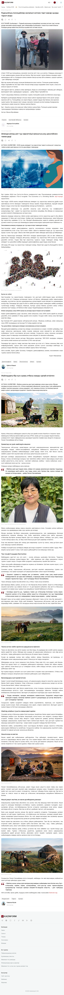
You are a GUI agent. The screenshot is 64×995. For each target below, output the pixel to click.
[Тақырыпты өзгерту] (55, 2)
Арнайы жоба (39, 7)
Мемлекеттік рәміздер (8, 959)
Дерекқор (47, 7)
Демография (6, 362)
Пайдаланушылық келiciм (8, 953)
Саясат (3, 933)
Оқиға (4, 120)
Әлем (32, 362)
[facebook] (14, 920)
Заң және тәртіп (56, 7)
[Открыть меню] (61, 2)
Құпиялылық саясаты (7, 956)
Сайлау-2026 (10, 7)
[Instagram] (2, 20)
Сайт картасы (5, 976)
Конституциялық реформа (26, 7)
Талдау (3, 937)
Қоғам (26, 120)
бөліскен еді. (53, 892)
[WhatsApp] (5, 20)
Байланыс (4, 979)
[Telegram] (9, 20)
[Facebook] (12, 20)
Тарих (14, 899)
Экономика (24, 362)
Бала (15, 362)
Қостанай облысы (15, 120)
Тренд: (3, 7)
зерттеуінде (59, 196)
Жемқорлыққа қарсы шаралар (10, 963)
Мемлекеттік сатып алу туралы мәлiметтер (14, 966)
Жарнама (4, 982)
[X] (15, 20)
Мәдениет (5, 899)
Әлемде (3, 943)
